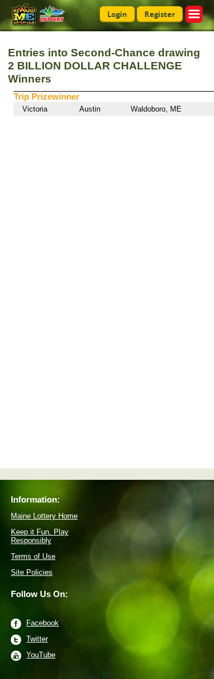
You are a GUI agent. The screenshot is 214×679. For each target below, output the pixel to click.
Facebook (42, 623)
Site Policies (32, 572)
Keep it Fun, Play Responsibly (39, 536)
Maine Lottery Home (44, 516)
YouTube (40, 655)
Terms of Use (33, 556)
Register (159, 14)
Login (117, 14)
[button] (194, 14)
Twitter (37, 639)
